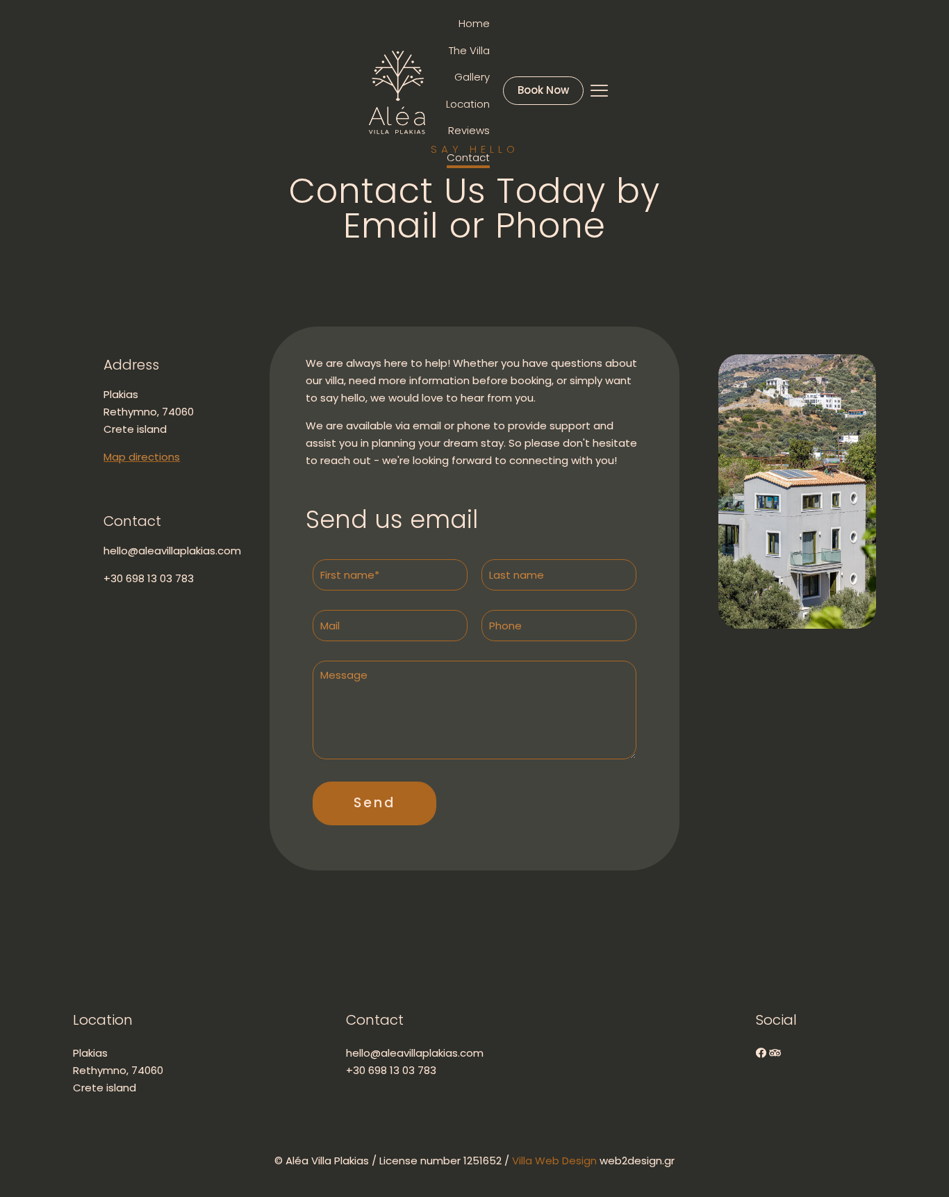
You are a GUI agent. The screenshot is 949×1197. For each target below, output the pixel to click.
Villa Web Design (556, 1160)
